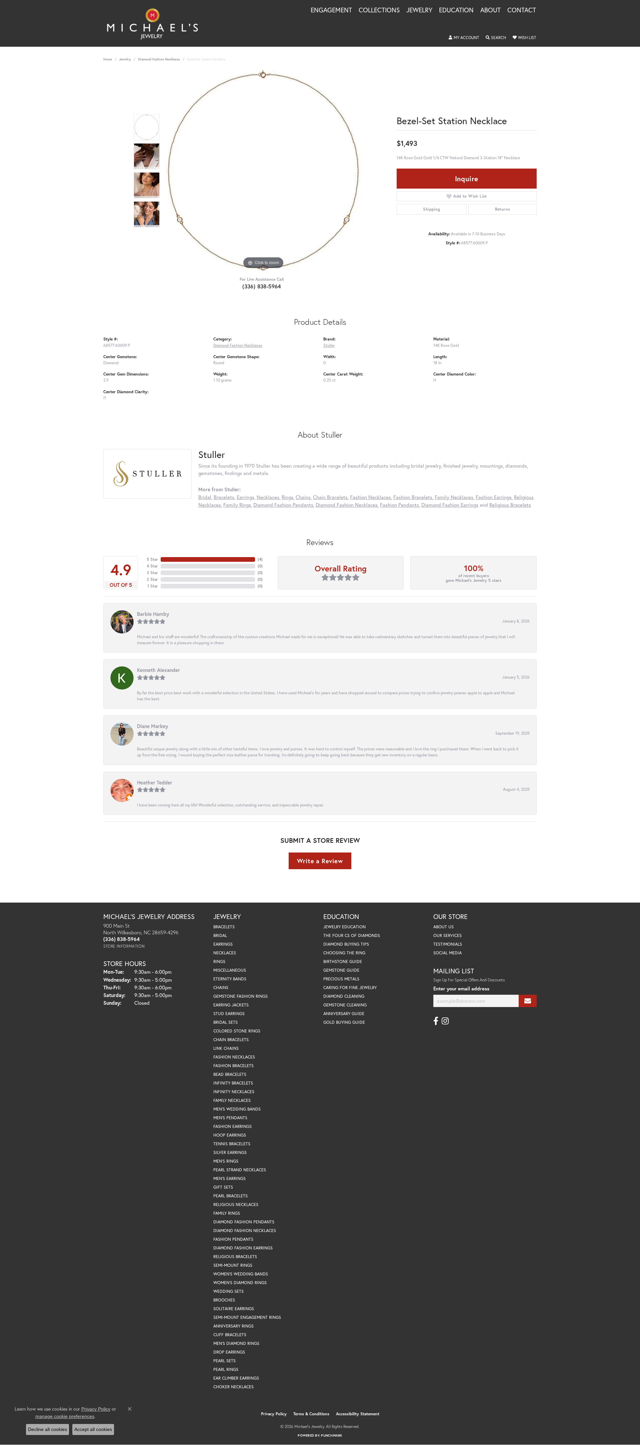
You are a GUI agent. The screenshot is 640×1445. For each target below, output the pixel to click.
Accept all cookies (93, 1429)
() (260, 559)
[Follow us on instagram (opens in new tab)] (445, 1021)
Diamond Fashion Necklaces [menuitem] (244, 1230)
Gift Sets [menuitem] (223, 1187)
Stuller (329, 345)
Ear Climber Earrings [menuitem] (236, 1378)
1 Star (152, 585)
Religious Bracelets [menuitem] (235, 1256)
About (490, 10)
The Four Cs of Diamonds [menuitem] (351, 935)
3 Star (152, 572)
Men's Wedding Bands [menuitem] (237, 1109)
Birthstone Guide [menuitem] (342, 961)
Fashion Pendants (399, 504)
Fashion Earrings (494, 497)
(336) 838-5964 (261, 286)
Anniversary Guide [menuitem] (343, 1013)
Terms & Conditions (311, 1413)
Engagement (331, 10)
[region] (263, 170)
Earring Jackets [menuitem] (231, 1005)
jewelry (125, 59)
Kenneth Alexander (158, 670)
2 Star (152, 579)
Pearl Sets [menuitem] (224, 1361)
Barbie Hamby (153, 614)
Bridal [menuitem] (220, 935)
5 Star (152, 559)
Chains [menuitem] (220, 987)
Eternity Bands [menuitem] (229, 979)
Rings (287, 497)
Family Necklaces (454, 497)
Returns (502, 209)
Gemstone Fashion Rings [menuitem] (240, 996)
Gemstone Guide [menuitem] (341, 970)
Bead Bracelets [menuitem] (229, 1074)
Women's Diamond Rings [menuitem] (240, 1282)
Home (107, 59)
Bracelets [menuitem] (224, 927)
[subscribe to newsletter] (528, 1001)
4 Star (152, 565)
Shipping (431, 209)
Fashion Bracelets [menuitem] (233, 1065)
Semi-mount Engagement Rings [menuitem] (247, 1317)
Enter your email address (461, 988)
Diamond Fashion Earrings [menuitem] (243, 1248)
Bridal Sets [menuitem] (225, 1022)
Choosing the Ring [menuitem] (344, 953)
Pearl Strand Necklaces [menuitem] (239, 1170)
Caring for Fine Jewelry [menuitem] (350, 987)
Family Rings (237, 504)
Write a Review (320, 861)
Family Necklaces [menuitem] (232, 1100)
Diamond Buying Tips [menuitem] (346, 944)
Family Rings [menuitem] (226, 1213)
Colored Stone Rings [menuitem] (236, 1031)
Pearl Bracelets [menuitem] (230, 1196)
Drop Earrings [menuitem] (229, 1352)
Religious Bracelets (510, 504)
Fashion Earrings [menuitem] (232, 1126)
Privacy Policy (274, 1413)
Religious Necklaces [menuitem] (235, 1204)
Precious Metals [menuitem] (341, 979)
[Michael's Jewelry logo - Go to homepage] (155, 23)
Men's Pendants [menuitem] (230, 1118)
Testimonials (447, 944)
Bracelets (224, 497)
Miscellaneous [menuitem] (229, 970)
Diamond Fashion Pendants (283, 504)
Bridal (204, 497)
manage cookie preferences (64, 1416)
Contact (521, 10)
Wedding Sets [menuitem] (228, 1291)
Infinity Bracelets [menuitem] (233, 1083)
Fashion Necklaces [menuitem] (234, 1057)
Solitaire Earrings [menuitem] (233, 1308)
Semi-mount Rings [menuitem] (232, 1265)
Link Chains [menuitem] (226, 1048)
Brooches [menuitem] (224, 1300)
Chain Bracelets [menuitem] (231, 1039)
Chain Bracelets (330, 497)
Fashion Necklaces (370, 497)
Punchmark (331, 1435)
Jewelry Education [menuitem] (344, 927)
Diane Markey (152, 726)
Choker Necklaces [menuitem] (233, 1387)
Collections (379, 10)
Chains (303, 497)
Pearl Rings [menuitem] (225, 1369)
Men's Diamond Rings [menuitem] (236, 1343)
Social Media (447, 953)
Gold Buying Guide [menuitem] (344, 1022)
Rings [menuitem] (219, 961)
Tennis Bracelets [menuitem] (231, 1144)
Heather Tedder (154, 782)
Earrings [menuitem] (223, 944)
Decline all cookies (47, 1429)
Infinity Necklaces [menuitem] (233, 1092)
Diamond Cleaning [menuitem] (343, 996)
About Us (443, 927)
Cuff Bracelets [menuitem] (229, 1335)
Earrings (245, 497)
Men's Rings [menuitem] (225, 1161)
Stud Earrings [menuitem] (229, 1013)
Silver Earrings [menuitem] (230, 1152)
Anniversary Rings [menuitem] (233, 1326)
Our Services (447, 935)
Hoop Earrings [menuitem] (229, 1135)
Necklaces (268, 497)
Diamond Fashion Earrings (449, 504)
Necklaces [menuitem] (224, 953)
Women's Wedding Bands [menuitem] (240, 1274)
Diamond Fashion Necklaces (159, 59)
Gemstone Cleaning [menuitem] (345, 1005)
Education (456, 10)
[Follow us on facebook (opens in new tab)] (435, 1021)
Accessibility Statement (357, 1413)
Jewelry (419, 10)
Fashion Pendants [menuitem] (233, 1239)
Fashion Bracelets (412, 497)
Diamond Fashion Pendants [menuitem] (243, 1222)
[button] (464, 38)
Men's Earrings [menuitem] (229, 1178)
